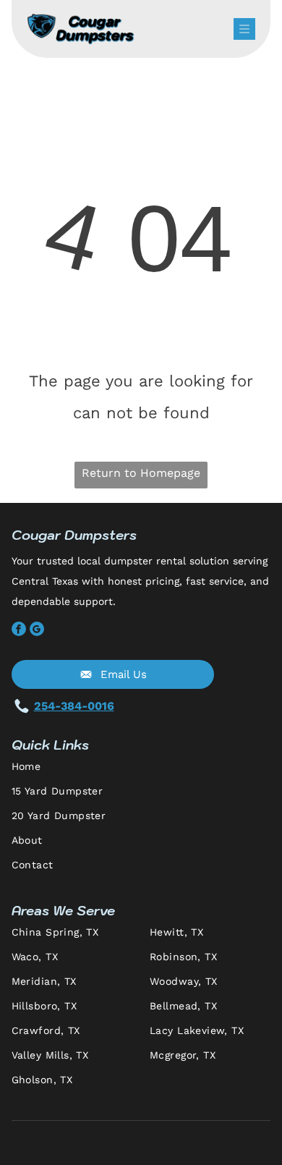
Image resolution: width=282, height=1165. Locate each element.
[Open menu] (244, 29)
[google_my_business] (37, 631)
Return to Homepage (141, 473)
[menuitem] (141, 773)
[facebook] (19, 631)
